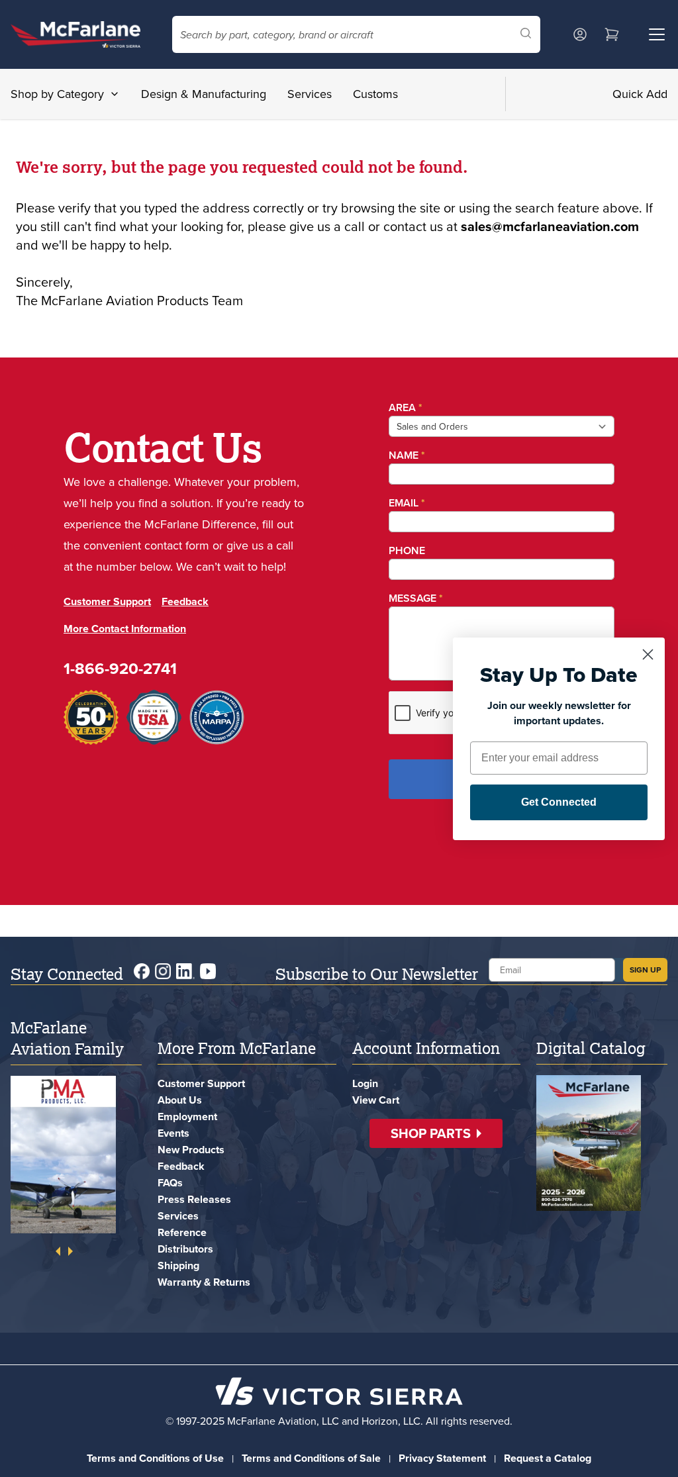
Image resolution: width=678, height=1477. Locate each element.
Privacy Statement (442, 1458)
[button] (436, 1133)
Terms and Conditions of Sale (311, 1458)
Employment (187, 1116)
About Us (180, 1100)
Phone (403, 550)
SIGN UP (645, 969)
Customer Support (107, 622)
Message (412, 598)
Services (309, 93)
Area (402, 407)
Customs (375, 93)
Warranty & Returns (204, 1282)
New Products (191, 1149)
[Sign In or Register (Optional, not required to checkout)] (580, 34)
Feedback (185, 622)
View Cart (375, 1100)
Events (173, 1133)
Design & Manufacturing (203, 93)
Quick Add (639, 93)
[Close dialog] (647, 654)
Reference (182, 1232)
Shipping (178, 1265)
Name (403, 455)
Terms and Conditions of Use (155, 1458)
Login (365, 1083)
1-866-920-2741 (120, 689)
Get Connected (559, 802)
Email (403, 502)
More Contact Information (125, 649)
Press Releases (194, 1199)
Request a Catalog (547, 1458)
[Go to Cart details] (612, 34)
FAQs (170, 1182)
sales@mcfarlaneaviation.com (550, 226)
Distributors (185, 1249)
